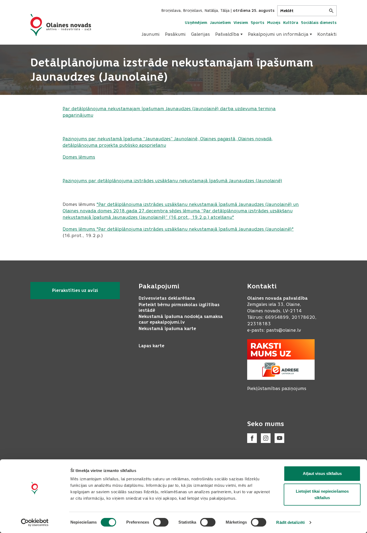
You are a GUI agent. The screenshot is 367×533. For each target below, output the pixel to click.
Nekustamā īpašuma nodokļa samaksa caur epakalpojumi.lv (181, 319)
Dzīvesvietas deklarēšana (167, 298)
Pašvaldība (227, 34)
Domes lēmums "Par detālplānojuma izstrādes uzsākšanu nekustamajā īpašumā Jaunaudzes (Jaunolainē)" (178, 229)
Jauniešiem (220, 22)
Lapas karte (151, 345)
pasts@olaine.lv (283, 330)
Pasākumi (175, 34)
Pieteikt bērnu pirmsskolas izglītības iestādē (179, 307)
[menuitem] (150, 34)
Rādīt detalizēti (290, 522)
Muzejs (273, 22)
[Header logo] (60, 25)
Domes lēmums (79, 157)
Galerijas (200, 34)
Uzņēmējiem (196, 22)
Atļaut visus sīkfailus (322, 473)
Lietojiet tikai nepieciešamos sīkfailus (322, 494)
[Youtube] (279, 438)
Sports (257, 22)
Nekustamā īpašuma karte (167, 328)
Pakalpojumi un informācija (278, 34)
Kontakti (327, 34)
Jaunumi (151, 34)
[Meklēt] (331, 10)
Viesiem (240, 22)
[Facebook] (252, 438)
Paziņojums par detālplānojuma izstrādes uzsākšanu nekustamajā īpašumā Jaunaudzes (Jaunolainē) (172, 180)
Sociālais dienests (319, 22)
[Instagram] (266, 438)
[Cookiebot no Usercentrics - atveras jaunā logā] (34, 522)
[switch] (160, 522)
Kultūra (290, 22)
